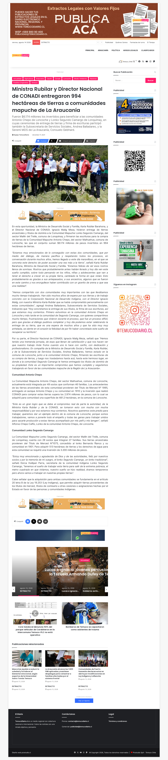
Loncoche (67, 79)
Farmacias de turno (137, 42)
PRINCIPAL (89, 50)
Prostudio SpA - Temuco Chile (144, 752)
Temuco (34, 83)
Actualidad (17, 79)
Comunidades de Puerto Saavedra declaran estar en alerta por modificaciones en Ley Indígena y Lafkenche (91, 672)
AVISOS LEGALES (130, 50)
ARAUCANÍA (103, 50)
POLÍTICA (116, 50)
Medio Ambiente (80, 79)
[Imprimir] (45, 521)
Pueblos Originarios (20, 83)
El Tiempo (151, 42)
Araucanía (40, 79)
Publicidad (109, 42)
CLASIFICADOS (147, 50)
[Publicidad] (84, 21)
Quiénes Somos (121, 42)
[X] (33, 521)
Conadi (57, 79)
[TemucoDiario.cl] (20, 56)
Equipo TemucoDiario (21, 135)
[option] (28, 589)
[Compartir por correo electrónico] (39, 521)
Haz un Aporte (84, 701)
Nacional (93, 79)
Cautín (49, 79)
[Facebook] (27, 521)
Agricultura (29, 79)
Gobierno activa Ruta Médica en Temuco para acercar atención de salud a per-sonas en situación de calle (85, 574)
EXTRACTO (45, 42)
